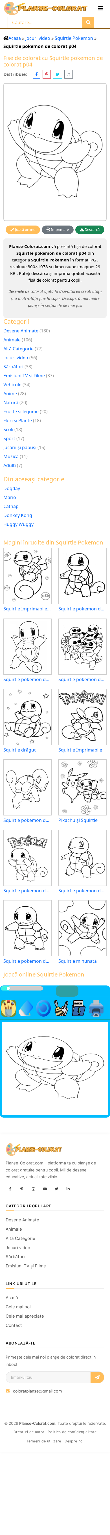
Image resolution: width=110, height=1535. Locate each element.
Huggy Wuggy (18, 524)
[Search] (88, 22)
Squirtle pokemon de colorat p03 (82, 609)
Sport (9, 438)
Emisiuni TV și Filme (24, 376)
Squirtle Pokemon (74, 38)
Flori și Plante (17, 420)
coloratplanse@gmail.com (37, 1391)
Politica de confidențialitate (72, 1432)
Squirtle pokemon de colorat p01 (27, 820)
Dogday (11, 488)
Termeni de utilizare (44, 1441)
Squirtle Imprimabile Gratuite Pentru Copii (27, 609)
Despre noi (74, 1441)
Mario (9, 497)
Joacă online (24, 229)
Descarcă (92, 229)
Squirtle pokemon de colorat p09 (27, 679)
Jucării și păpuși (19, 447)
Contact (14, 1325)
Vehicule (12, 385)
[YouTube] (44, 1189)
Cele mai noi (18, 1306)
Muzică (11, 456)
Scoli (8, 429)
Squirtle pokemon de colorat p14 (27, 961)
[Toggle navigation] (100, 8)
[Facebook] (10, 1189)
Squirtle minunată (77, 961)
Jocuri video (37, 38)
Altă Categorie (18, 349)
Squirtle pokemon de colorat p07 (82, 890)
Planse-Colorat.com (37, 1423)
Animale (12, 340)
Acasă (14, 38)
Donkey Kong (17, 515)
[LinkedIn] (67, 1189)
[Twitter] (56, 1189)
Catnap (11, 506)
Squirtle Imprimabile (80, 750)
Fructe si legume (21, 411)
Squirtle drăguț (19, 750)
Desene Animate (20, 331)
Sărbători (13, 367)
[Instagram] (33, 1189)
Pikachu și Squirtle (78, 820)
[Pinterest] (21, 1189)
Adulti (9, 465)
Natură (10, 402)
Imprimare (59, 229)
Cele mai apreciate (25, 1316)
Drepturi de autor (29, 1432)
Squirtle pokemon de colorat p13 (27, 890)
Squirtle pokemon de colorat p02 (82, 679)
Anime (10, 393)
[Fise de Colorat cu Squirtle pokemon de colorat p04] (55, 152)
